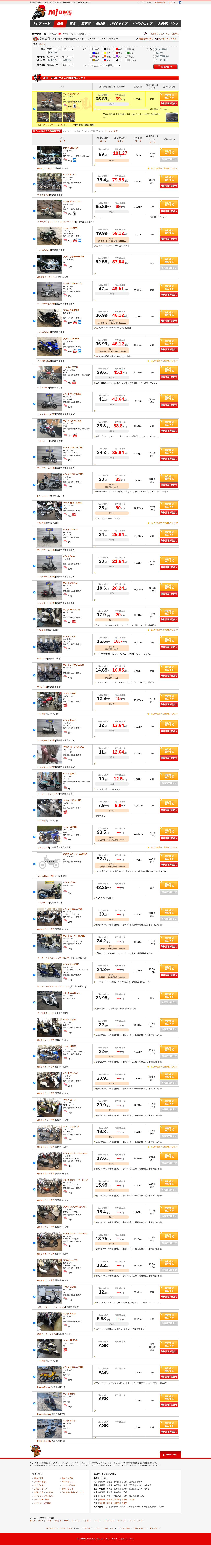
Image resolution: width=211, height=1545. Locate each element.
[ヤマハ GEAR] (49, 1036)
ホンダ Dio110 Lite (71, 993)
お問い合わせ (67, 1489)
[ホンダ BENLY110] (49, 626)
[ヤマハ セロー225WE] (49, 519)
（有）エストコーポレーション (51, 1307)
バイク (97, 1528)
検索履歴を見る (146, 39)
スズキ (48, 1521)
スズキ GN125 (69, 693)
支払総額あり (162, 49)
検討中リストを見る (167, 39)
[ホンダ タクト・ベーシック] (49, 1170)
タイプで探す (39, 1485)
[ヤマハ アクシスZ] (49, 1143)
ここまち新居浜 (124, 1528)
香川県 (102, 1503)
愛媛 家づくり (140, 1528)
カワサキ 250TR (70, 367)
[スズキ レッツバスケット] (49, 1223)
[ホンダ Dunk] (49, 573)
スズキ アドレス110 (72, 800)
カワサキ (57, 1521)
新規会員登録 (160, 2)
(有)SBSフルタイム (46, 168)
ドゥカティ (87, 1521)
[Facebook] (180, 3)
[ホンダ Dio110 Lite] (49, 1009)
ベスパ (131, 1521)
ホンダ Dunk (69, 556)
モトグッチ (75, 1521)
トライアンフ (109, 1521)
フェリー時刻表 (68, 1485)
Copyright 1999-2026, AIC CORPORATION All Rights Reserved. (105, 1539)
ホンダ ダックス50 (71, 93)
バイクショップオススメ (44, 1496)
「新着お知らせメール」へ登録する (161, 34)
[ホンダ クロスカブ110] (49, 464)
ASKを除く (54, 52)
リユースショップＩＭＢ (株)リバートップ (56, 125)
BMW (66, 1521)
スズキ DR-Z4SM (71, 148)
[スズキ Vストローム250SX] (49, 870)
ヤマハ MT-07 (69, 175)
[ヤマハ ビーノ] (49, 790)
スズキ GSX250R (71, 310)
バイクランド (43, 902)
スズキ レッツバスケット (74, 1206)
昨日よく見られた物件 (43, 1492)
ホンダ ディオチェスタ (73, 665)
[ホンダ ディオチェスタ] (49, 681)
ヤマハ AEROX (70, 1340)
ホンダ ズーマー (70, 529)
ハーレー (98, 1521)
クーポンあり (162, 60)
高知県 (117, 1503)
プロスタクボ (43, 195)
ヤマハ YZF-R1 (70, 827)
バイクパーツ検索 (41, 1499)
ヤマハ (40, 1521)
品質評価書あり (163, 56)
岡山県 (117, 1499)
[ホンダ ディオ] (49, 653)
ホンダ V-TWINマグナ (73, 283)
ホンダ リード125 (71, 964)
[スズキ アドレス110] (49, 817)
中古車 (87, 1528)
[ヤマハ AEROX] (49, 1357)
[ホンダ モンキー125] (49, 437)
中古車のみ (66, 60)
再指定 (42, 44)
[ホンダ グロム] (49, 899)
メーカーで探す (40, 1482)
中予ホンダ (42, 658)
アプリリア (122, 1521)
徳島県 (109, 1503)
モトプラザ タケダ (45, 1013)
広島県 (124, 1499)
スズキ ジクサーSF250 (73, 257)
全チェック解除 (111, 131)
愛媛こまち (109, 1528)
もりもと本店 (43, 847)
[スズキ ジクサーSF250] (49, 273)
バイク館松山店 (44, 250)
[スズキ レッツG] (49, 1276)
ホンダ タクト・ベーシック (75, 1153)
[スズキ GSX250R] (49, 326)
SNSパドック (67, 1482)
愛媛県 (124, 1503)
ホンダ (32, 1521)
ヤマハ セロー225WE (72, 503)
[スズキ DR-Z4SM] (49, 164)
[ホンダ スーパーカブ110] (49, 952)
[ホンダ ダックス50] (49, 110)
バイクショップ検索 (42, 1503)
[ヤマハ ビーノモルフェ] (49, 763)
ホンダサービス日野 (46, 304)
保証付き (160, 53)
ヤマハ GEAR (69, 1020)
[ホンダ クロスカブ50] (49, 925)
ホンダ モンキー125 (72, 421)
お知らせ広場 (67, 1478)
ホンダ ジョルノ (70, 583)
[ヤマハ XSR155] (49, 244)
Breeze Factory (44, 1387)
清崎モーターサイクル (47, 1334)
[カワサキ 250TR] (49, 383)
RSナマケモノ (43, 496)
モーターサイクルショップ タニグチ (53, 958)
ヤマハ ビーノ (69, 773)
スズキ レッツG (70, 1260)
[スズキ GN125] (49, 710)
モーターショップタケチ (48, 794)
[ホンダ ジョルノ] (49, 599)
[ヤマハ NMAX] (49, 1063)
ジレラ (140, 1521)
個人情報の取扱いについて (73, 1492)
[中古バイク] (52, 12)
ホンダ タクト (69, 1394)
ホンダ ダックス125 (72, 394)
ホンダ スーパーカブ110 (74, 936)
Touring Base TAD (45, 876)
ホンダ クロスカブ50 (72, 909)
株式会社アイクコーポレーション (59, 1528)
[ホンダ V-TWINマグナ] (49, 300)
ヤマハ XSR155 (70, 228)
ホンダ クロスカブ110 (73, 447)
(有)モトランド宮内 (46, 929)
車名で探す (38, 1478)
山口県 (132, 1499)
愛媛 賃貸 (153, 1528)
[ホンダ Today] (49, 736)
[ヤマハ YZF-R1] (49, 843)
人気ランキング (40, 1489)
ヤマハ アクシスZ (71, 1126)
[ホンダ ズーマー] (49, 546)
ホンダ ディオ (69, 636)
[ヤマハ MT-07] (49, 191)
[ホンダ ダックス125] (49, 410)
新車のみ (53, 60)
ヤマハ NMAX (69, 1046)
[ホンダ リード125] (49, 981)
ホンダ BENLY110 (71, 609)
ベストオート (43, 387)
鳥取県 (102, 1499)
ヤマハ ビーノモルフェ (73, 747)
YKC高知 (41, 523)
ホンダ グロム (69, 882)
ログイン (171, 2)
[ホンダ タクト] (49, 1410)
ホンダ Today (69, 720)
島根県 (109, 1499)
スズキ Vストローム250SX (75, 854)
